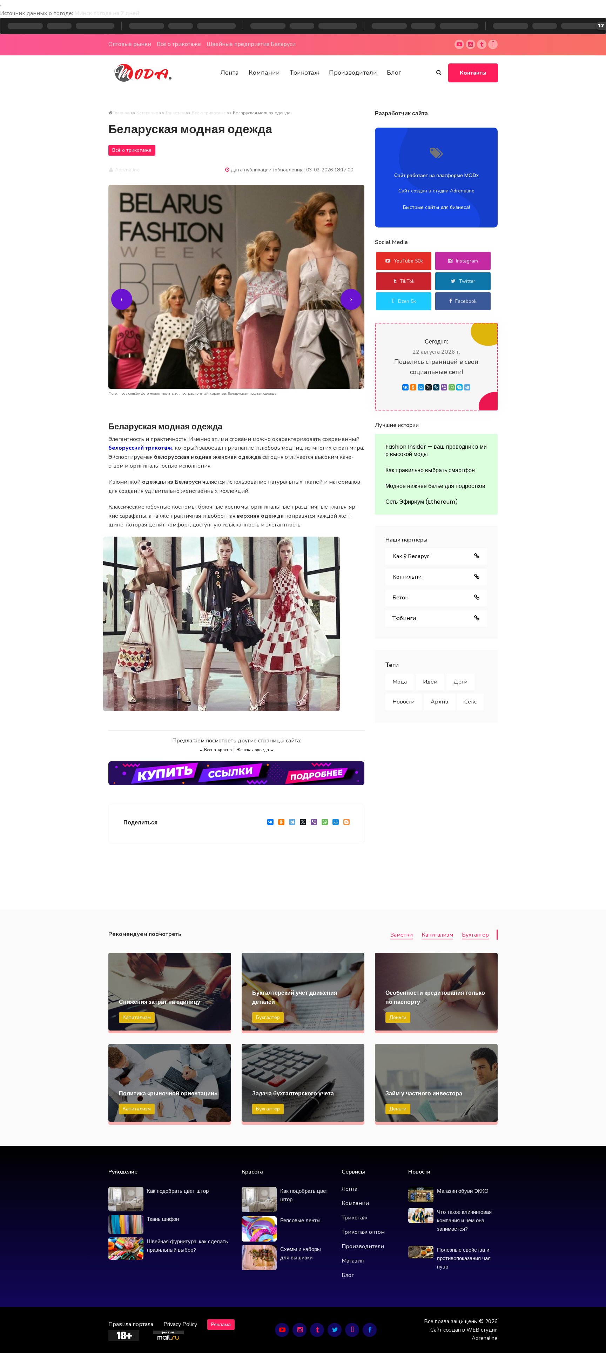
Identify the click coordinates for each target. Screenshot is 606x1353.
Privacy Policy (180, 1324)
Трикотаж (304, 72)
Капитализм (437, 935)
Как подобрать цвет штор (178, 1191)
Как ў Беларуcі (411, 556)
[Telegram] (292, 823)
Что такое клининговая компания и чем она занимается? (464, 1220)
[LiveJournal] (436, 387)
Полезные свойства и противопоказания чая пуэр (464, 1258)
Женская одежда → (255, 750)
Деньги (397, 1017)
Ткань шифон (163, 1219)
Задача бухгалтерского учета (293, 1093)
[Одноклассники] (281, 823)
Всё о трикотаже (179, 44)
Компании (264, 72)
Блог (394, 72)
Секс (470, 702)
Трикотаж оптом (363, 1232)
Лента (229, 72)
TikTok (407, 281)
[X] (303, 823)
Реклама (221, 1324)
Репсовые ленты (300, 1220)
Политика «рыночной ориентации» (168, 1093)
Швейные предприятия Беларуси (251, 44)
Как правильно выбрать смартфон (430, 470)
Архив (439, 702)
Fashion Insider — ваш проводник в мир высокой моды (436, 450)
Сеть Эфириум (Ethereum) (421, 502)
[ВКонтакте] (270, 823)
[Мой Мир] (335, 823)
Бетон (400, 597)
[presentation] (121, 299)
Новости (403, 702)
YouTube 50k (408, 261)
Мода (399, 682)
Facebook (466, 301)
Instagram (467, 261)
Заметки (401, 935)
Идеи (430, 682)
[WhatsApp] (324, 823)
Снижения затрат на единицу (159, 1002)
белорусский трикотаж (140, 448)
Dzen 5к (407, 301)
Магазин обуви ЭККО (463, 1191)
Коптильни (407, 577)
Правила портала (130, 1324)
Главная (121, 113)
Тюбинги (404, 618)
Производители (353, 72)
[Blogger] (346, 823)
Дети (460, 682)
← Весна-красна (215, 750)
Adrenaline (127, 169)
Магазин (353, 1261)
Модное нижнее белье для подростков (435, 486)
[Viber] (313, 823)
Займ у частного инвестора (423, 1093)
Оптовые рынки (129, 44)
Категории (147, 113)
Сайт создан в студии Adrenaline (436, 191)
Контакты (473, 73)
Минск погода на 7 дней (106, 13)
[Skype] (459, 387)
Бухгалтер (475, 935)
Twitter (467, 281)
